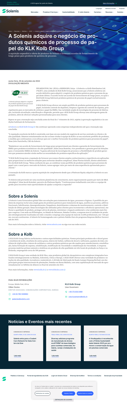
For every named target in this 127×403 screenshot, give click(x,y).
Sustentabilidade (68, 12)
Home (10, 31)
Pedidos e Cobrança (17, 375)
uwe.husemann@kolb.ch (78, 297)
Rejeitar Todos (68, 393)
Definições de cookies (63, 399)
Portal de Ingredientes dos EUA (37, 375)
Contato (120, 12)
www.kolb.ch (39, 269)
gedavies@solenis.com (21, 299)
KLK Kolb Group (26, 127)
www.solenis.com (54, 224)
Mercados (34, 12)
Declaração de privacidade (113, 375)
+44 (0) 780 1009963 (20, 294)
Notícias (24, 31)
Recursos (109, 12)
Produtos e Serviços (50, 12)
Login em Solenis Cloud (59, 375)
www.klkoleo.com (56, 269)
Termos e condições (94, 375)
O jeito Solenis (83, 12)
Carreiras (97, 12)
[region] (64, 390)
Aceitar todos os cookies (85, 393)
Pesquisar (122, 8)
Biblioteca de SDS (110, 8)
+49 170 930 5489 (75, 292)
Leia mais (17, 356)
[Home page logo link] (10, 13)
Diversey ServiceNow (77, 375)
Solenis (13, 127)
